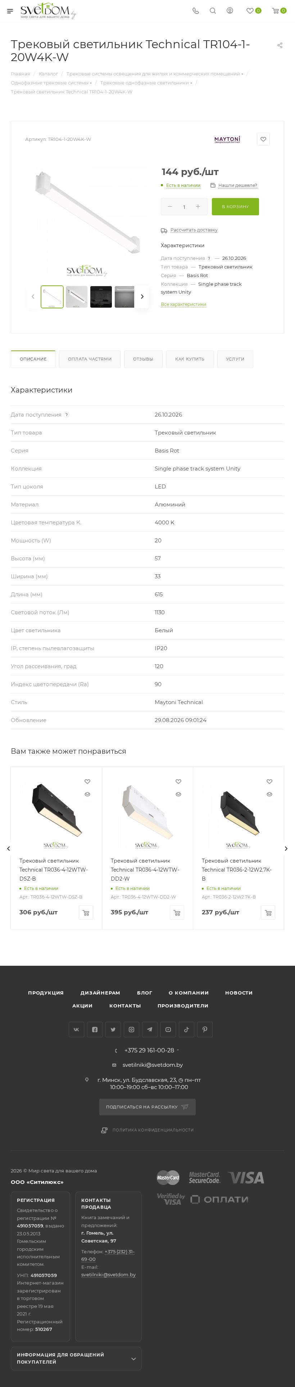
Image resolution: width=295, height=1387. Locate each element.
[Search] (213, 11)
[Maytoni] (227, 139)
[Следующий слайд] (286, 848)
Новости (239, 993)
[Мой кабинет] (230, 11)
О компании (189, 993)
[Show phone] (195, 11)
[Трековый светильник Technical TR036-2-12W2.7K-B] (238, 812)
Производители (183, 1006)
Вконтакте (76, 1029)
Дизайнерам (101, 993)
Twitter (113, 1029)
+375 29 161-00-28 (149, 1050)
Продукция (46, 993)
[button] (260, 938)
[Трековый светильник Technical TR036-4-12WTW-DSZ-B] (56, 812)
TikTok (186, 1029)
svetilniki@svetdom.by (153, 1064)
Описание (33, 359)
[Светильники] (49, 11)
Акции (82, 1006)
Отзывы (143, 359)
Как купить (190, 359)
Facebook (95, 1029)
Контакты (125, 1006)
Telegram (150, 1029)
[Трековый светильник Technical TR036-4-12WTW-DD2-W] (147, 812)
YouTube (168, 1029)
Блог (144, 993)
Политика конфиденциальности (153, 1130)
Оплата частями (90, 359)
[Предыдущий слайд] (8, 848)
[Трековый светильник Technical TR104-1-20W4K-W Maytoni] (87, 216)
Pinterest (205, 1029)
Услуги (235, 359)
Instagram (131, 1029)
